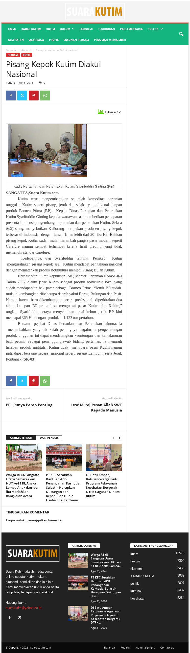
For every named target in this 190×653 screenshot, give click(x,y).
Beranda (11, 50)
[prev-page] (113, 437)
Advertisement (145, 647)
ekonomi (86, 29)
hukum (65, 29)
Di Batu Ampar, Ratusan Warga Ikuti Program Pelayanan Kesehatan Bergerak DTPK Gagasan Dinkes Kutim (102, 485)
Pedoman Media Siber (110, 40)
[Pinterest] (34, 95)
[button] (181, 34)
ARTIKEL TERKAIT (21, 437)
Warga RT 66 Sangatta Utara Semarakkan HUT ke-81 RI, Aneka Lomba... (106, 560)
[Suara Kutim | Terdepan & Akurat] (95, 11)
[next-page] (119, 437)
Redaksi (125, 647)
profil (54, 40)
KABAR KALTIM (31, 29)
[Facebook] (11, 95)
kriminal (136, 591)
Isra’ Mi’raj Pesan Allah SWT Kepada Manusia (96, 407)
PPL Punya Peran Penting (29, 404)
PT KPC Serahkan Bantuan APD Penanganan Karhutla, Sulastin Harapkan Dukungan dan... (106, 586)
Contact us (167, 647)
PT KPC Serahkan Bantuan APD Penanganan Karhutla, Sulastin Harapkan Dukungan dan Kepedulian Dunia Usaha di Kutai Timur (63, 487)
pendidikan (106, 29)
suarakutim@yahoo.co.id (23, 608)
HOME (12, 29)
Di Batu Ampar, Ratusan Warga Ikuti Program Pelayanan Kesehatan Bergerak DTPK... (105, 615)
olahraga (36, 40)
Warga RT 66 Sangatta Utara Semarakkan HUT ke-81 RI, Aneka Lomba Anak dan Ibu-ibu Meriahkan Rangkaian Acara (22, 485)
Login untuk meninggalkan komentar (34, 520)
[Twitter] (22, 95)
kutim (50, 29)
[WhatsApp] (45, 95)
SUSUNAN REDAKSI (76, 40)
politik (153, 29)
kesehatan (16, 40)
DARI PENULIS (49, 437)
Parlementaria (131, 29)
